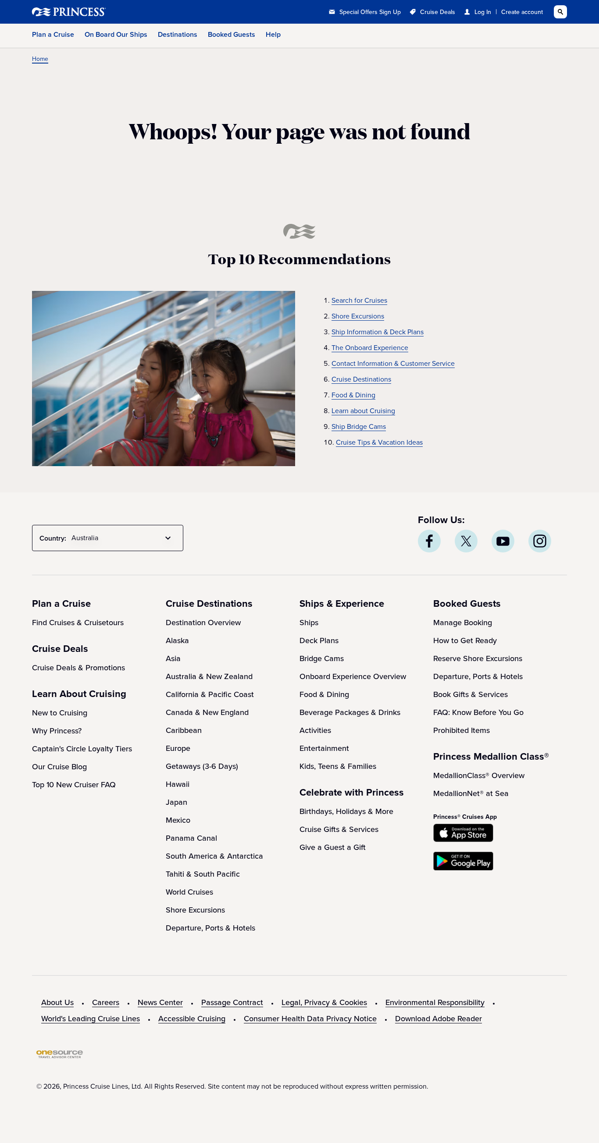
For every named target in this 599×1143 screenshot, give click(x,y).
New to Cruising (59, 712)
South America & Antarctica (214, 856)
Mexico (178, 820)
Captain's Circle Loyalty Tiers (82, 748)
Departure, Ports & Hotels (210, 928)
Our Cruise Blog (59, 766)
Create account (522, 12)
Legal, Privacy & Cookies (324, 1002)
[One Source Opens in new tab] (59, 1056)
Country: (52, 538)
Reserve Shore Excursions (477, 658)
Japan (176, 802)
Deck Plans (319, 640)
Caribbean (184, 730)
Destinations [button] (177, 34)
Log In (482, 12)
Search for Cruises (359, 300)
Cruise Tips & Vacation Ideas (379, 442)
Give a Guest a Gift (333, 847)
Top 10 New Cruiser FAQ (74, 784)
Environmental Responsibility (435, 1002)
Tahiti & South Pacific (203, 874)
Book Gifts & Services (470, 694)
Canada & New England (207, 712)
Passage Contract (232, 1002)
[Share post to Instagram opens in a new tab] (539, 541)
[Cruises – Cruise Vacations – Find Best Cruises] (98, 11)
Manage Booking (462, 622)
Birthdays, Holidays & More (346, 811)
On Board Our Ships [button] (116, 34)
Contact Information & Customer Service (393, 363)
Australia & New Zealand (209, 676)
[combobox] (123, 538)
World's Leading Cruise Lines (90, 1018)
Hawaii (177, 784)
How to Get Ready (465, 640)
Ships (309, 622)
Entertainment (324, 748)
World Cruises (189, 892)
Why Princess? (57, 730)
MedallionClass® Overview (478, 775)
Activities (315, 730)
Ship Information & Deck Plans (378, 332)
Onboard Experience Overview (353, 676)
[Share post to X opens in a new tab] (466, 541)
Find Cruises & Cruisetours (78, 622)
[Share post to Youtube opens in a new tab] (503, 541)
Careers (105, 1002)
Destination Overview (203, 622)
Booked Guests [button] (231, 34)
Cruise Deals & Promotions (78, 667)
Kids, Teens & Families (338, 766)
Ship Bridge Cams (359, 426)
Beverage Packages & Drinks (350, 712)
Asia (173, 658)
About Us (57, 1002)
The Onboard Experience (370, 348)
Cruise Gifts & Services (339, 829)
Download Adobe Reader (438, 1018)
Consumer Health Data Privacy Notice (310, 1018)
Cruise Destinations (361, 379)
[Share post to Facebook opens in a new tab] (429, 541)
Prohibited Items (461, 730)
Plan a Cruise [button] (53, 34)
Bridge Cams (322, 658)
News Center (160, 1002)
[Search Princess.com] (560, 11)
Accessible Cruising (191, 1018)
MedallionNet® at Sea (471, 793)
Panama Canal (191, 838)
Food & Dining (353, 395)
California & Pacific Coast (210, 694)
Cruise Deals (437, 12)
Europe (178, 748)
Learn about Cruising (363, 411)
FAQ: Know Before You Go (478, 712)
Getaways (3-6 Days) (202, 766)
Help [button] (273, 34)
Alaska (177, 640)
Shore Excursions (358, 316)
